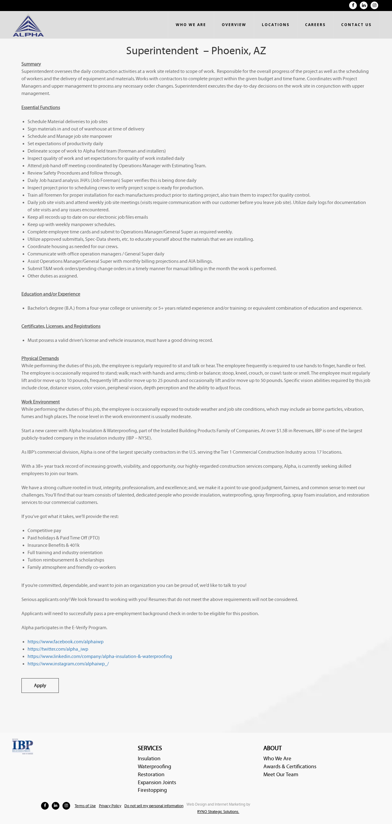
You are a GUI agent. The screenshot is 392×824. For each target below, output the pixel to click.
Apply (40, 685)
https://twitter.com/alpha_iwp (58, 649)
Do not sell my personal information (153, 806)
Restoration (151, 774)
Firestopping (152, 790)
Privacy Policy (110, 806)
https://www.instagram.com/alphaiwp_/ (68, 664)
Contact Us (356, 24)
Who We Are (277, 758)
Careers (315, 24)
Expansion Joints (157, 782)
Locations (275, 24)
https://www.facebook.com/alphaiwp (66, 641)
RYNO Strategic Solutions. (218, 812)
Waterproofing (154, 766)
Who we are (191, 24)
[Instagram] (374, 5)
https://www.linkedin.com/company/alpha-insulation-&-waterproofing (100, 656)
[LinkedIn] (364, 5)
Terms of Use (85, 806)
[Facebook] (353, 5)
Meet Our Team (280, 774)
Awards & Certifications (289, 766)
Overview (234, 24)
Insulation (149, 758)
